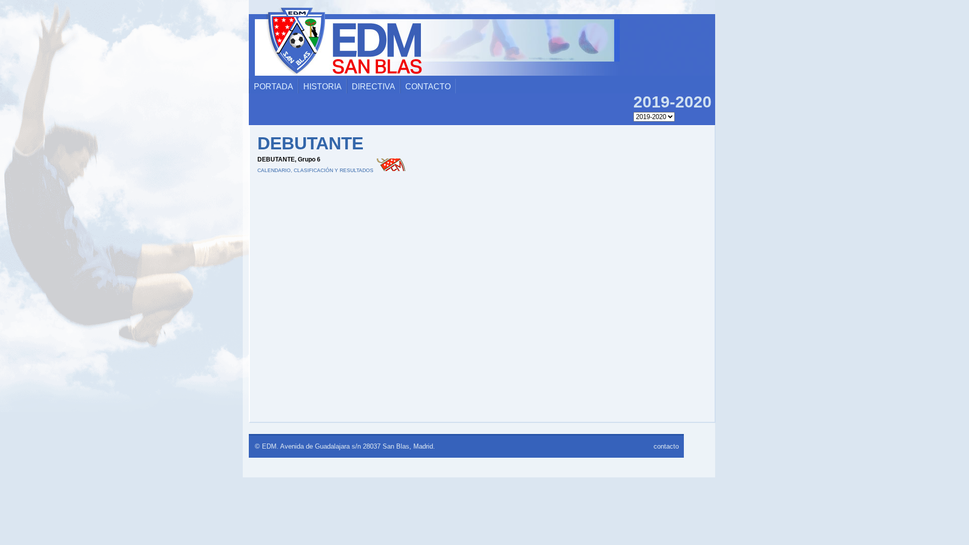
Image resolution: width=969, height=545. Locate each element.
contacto (428, 86)
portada (273, 86)
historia (322, 86)
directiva (373, 86)
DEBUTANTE (310, 143)
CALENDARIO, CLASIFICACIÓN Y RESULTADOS (315, 170)
